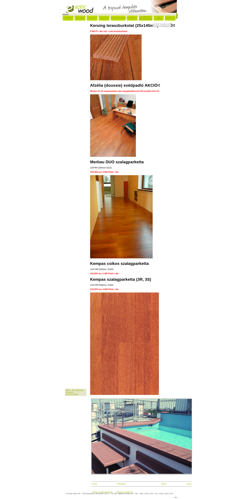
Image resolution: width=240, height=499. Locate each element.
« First (94, 484)
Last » (189, 484)
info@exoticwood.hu (125, 493)
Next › (164, 484)
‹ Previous (121, 484)
